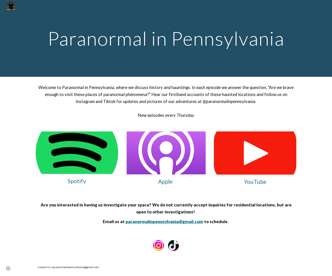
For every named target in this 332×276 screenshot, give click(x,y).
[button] (8, 268)
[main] (166, 38)
